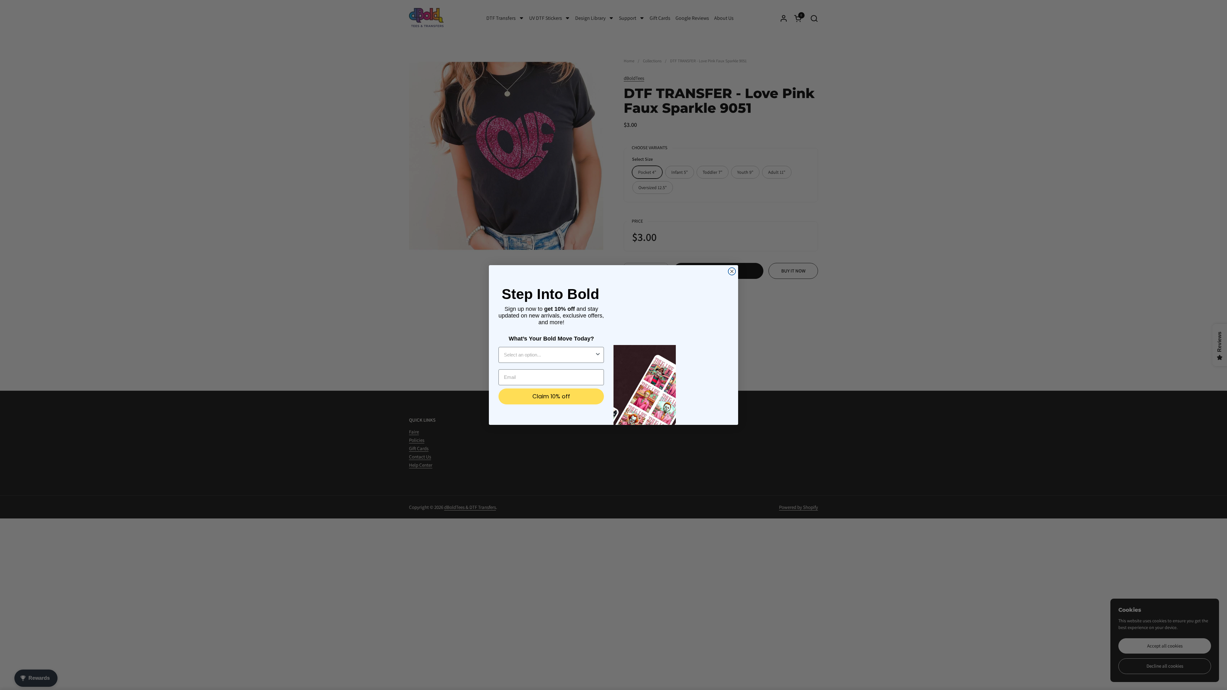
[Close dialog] (732, 271)
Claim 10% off (551, 396)
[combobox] (549, 355)
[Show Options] (598, 355)
